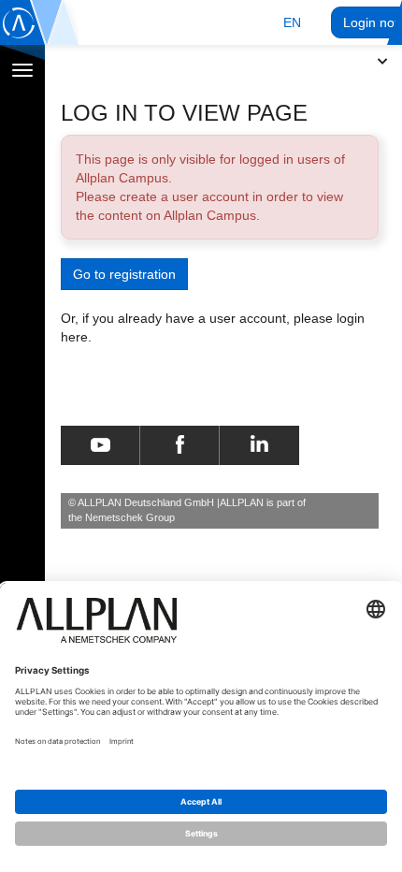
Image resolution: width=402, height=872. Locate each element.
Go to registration (124, 274)
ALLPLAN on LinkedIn (259, 445)
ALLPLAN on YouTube (100, 445)
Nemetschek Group (130, 517)
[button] (292, 22)
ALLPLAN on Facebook (180, 445)
